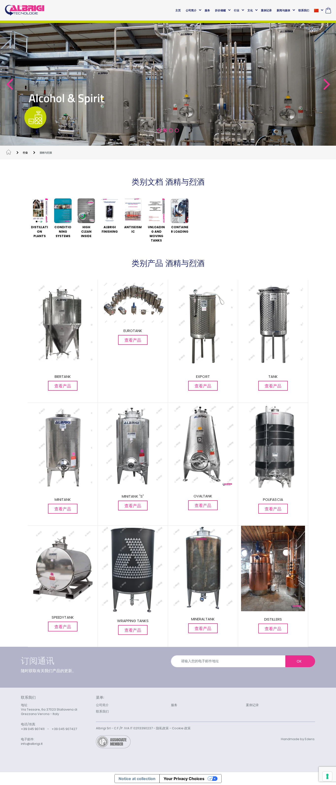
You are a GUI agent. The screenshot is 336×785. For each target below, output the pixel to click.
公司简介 (191, 10)
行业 (236, 10)
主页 (178, 10)
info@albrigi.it (32, 744)
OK (299, 661)
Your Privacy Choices (184, 778)
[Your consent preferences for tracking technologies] (327, 776)
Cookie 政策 (181, 728)
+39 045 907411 (33, 729)
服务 (207, 10)
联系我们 (303, 10)
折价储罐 (220, 10)
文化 (250, 10)
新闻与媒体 (283, 10)
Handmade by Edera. (298, 739)
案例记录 (266, 10)
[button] (9, 84)
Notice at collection (137, 778)
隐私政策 (162, 728)
